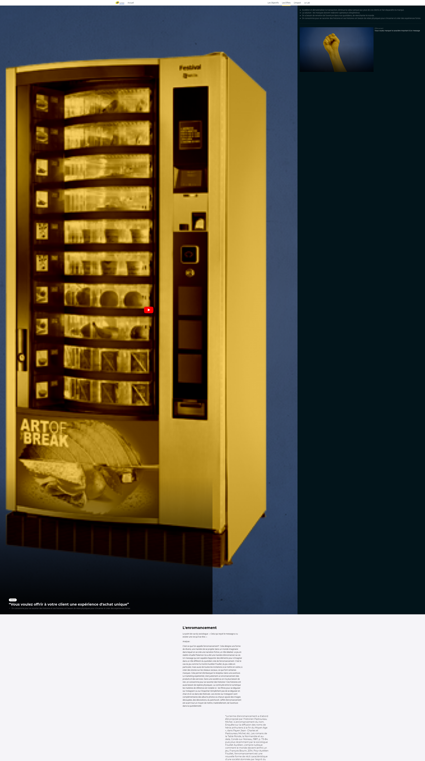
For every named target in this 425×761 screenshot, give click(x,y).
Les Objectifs (273, 3)
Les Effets (286, 3)
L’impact (297, 3)
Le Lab (307, 3)
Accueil (131, 3)
